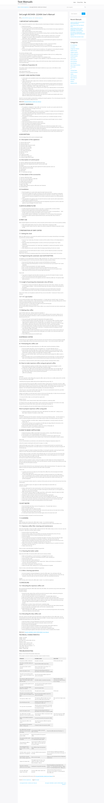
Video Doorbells (73, 76)
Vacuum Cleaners (74, 72)
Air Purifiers (72, 47)
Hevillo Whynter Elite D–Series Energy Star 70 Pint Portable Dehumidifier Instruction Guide (76, 29)
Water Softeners (73, 77)
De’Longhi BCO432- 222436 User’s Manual (32, 101)
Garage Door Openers (74, 48)
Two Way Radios (73, 70)
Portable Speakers (74, 56)
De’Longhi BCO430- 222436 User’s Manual (44, 776)
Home (74, 2)
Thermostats (73, 66)
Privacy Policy (80, 2)
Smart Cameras (73, 59)
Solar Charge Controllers (75, 65)
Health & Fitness (73, 50)
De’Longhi (37, 779)
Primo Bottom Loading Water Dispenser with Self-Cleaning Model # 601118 (77, 34)
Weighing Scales (73, 83)
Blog (85, 2)
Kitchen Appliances (39, 17)
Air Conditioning (73, 45)
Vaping (71, 74)
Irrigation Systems (74, 52)
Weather (72, 81)
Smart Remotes (73, 63)
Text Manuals (25, 1)
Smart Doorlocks (73, 61)
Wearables (72, 79)
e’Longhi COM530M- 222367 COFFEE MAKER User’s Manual (37, 632)
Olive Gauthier (25, 17)
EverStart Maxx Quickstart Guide (77, 36)
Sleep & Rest (73, 57)
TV (70, 68)
